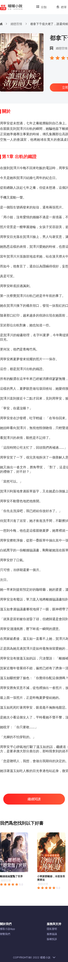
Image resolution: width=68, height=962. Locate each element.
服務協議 (52, 933)
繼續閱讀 (34, 799)
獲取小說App (7, 928)
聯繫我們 (5, 933)
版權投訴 (52, 939)
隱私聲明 (52, 928)
